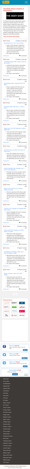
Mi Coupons (5, 400)
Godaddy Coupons (7, 421)
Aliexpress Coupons (7, 426)
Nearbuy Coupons (6, 452)
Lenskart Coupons (6, 448)
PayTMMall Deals (6, 383)
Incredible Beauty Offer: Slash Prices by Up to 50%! (15, 62)
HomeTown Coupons (7, 445)
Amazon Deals (6, 381)
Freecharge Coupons (7, 440)
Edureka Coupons (6, 428)
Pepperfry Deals (6, 386)
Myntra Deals (6, 438)
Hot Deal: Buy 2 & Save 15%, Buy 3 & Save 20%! (14, 150)
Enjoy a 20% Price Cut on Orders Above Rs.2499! (13, 189)
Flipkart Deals (6, 378)
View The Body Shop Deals (11, 36)
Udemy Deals (6, 395)
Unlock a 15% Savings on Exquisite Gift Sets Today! (15, 209)
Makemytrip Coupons (7, 457)
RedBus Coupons (6, 459)
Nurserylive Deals (6, 424)
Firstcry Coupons (6, 431)
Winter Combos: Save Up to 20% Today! (13, 274)
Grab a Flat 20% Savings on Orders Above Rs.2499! (14, 230)
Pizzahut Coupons (7, 409)
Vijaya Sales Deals (7, 450)
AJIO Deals (5, 398)
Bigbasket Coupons (7, 417)
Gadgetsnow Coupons (7, 443)
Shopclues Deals (6, 388)
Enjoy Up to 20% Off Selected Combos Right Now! (15, 129)
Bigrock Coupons (6, 419)
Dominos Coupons (7, 407)
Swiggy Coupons (6, 414)
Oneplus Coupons (6, 402)
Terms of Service (11, 467)
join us (25, 350)
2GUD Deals (5, 393)
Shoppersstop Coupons (8, 436)
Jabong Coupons (6, 433)
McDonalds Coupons (7, 412)
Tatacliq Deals (6, 390)
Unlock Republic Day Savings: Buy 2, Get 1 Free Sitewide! (14, 169)
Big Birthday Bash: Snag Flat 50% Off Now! (14, 84)
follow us (24, 358)
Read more (6, 55)
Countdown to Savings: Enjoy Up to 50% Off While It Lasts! (14, 252)
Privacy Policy (19, 467)
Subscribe (15, 374)
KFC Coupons (6, 405)
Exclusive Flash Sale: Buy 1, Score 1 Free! (14, 107)
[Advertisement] (15, 331)
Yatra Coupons (6, 462)
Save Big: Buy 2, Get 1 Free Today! (14, 43)
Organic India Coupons (7, 455)
